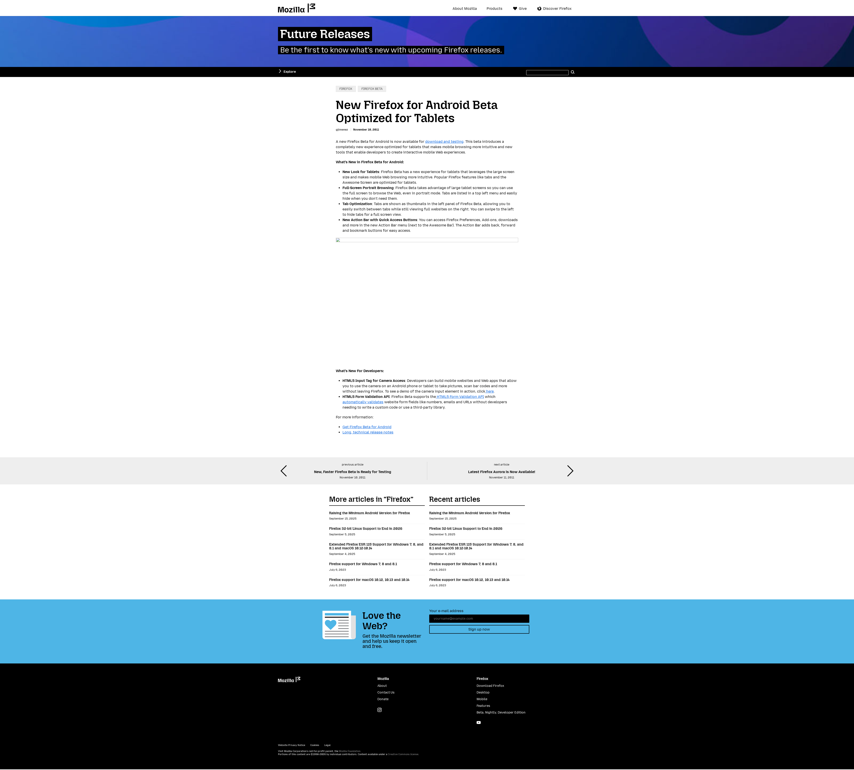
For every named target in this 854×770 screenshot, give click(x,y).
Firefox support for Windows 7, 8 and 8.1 (363, 564)
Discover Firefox (557, 8)
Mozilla (296, 8)
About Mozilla (465, 9)
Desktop (483, 692)
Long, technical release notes (367, 432)
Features (483, 706)
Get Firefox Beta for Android (366, 427)
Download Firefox (490, 686)
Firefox (345, 89)
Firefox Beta (372, 89)
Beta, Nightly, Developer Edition (501, 712)
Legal (327, 745)
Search (572, 72)
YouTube (479, 722)
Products (494, 9)
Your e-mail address (446, 611)
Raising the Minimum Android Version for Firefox (369, 513)
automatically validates (362, 402)
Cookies (314, 745)
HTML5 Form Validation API (460, 397)
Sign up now (479, 629)
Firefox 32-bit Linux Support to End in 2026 (365, 528)
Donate (383, 699)
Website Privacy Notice (291, 745)
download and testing (444, 141)
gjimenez (342, 129)
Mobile (482, 699)
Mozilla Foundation (349, 751)
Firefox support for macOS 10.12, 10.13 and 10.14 (369, 580)
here (489, 391)
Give (523, 8)
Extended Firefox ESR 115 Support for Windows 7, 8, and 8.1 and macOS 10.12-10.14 (376, 546)
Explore (290, 72)
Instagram (379, 710)
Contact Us (386, 692)
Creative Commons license (403, 754)
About (382, 686)
